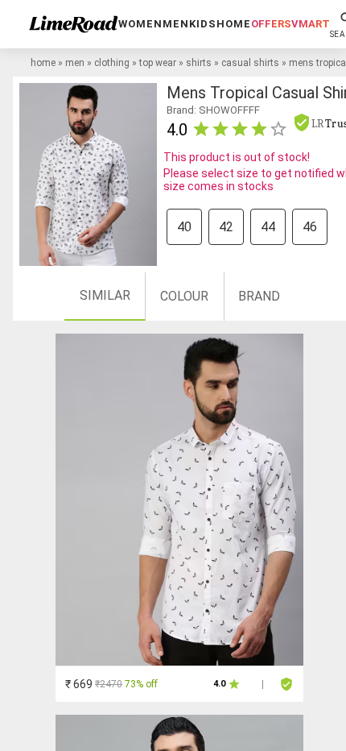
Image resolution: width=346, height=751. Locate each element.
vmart (310, 24)
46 (310, 226)
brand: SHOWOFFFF (213, 110)
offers (271, 24)
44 (268, 226)
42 (226, 226)
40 (184, 226)
